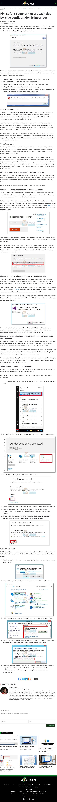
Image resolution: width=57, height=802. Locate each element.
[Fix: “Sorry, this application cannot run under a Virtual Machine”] (9, 740)
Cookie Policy (27, 785)
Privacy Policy (19, 785)
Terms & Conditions (37, 785)
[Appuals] (28, 3)
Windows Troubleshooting (20, 8)
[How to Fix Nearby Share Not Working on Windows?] (47, 760)
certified (6, 23)
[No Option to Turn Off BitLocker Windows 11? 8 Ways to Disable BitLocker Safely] (47, 741)
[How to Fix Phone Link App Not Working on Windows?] (28, 740)
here (17, 289)
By (1, 21)
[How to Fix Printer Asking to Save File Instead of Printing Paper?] (28, 760)
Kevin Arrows (3, 21)
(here (49, 205)
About (5, 785)
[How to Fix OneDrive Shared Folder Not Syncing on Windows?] (9, 761)
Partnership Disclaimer (25, 787)
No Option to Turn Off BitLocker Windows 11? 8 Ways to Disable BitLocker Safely (46, 750)
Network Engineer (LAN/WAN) (16, 689)
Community (11, 785)
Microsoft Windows (9, 8)
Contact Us (35, 787)
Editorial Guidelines (48, 785)
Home (2, 8)
